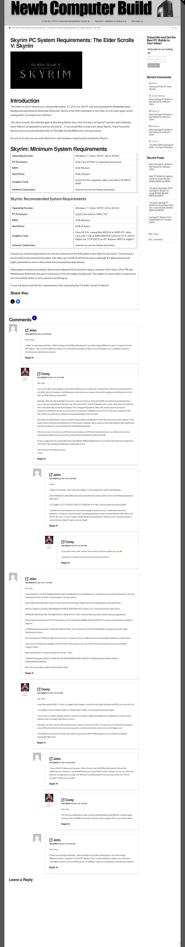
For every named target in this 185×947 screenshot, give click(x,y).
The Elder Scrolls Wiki (65, 130)
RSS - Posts (153, 234)
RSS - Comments (156, 239)
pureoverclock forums (72, 262)
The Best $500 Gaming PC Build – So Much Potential (161, 146)
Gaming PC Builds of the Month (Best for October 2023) (160, 219)
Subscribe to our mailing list (160, 51)
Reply (28, 357)
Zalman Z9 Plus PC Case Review (160, 87)
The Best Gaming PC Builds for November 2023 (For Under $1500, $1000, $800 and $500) (161, 206)
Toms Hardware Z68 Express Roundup (63, 444)
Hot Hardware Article (81, 426)
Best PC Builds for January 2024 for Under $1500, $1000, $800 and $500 (161, 178)
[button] (182, 2)
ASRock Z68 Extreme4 (85, 441)
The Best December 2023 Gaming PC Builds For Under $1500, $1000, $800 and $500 (161, 192)
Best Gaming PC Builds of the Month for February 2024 (160, 101)
